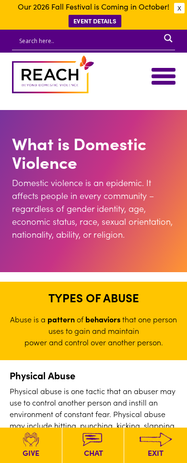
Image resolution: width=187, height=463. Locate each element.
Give (31, 452)
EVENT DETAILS (95, 20)
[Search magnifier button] (168, 38)
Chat (93, 452)
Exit (156, 452)
